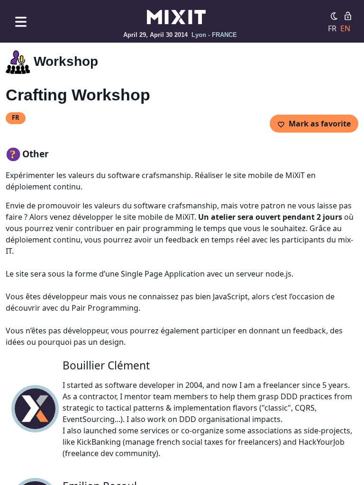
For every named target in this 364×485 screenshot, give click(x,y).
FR (332, 28)
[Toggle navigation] (20, 21)
